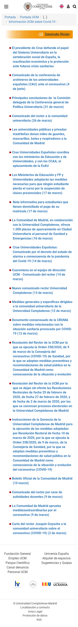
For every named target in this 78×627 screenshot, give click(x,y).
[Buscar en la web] (75, 6)
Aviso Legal (35, 611)
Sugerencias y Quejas (56, 563)
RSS (39, 619)
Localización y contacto (35, 607)
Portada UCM (29, 17)
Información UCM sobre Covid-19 (32, 22)
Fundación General (17, 554)
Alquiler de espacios (56, 558)
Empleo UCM (17, 558)
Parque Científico (18, 563)
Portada (10, 17)
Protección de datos (35, 615)
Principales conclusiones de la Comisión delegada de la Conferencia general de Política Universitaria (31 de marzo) (41, 102)
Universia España (56, 554)
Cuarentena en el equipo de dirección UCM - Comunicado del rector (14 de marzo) (39, 274)
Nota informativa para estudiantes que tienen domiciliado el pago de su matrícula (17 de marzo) (40, 206)
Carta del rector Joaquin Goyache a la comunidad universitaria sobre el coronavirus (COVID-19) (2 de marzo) (39, 528)
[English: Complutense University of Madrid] (62, 6)
